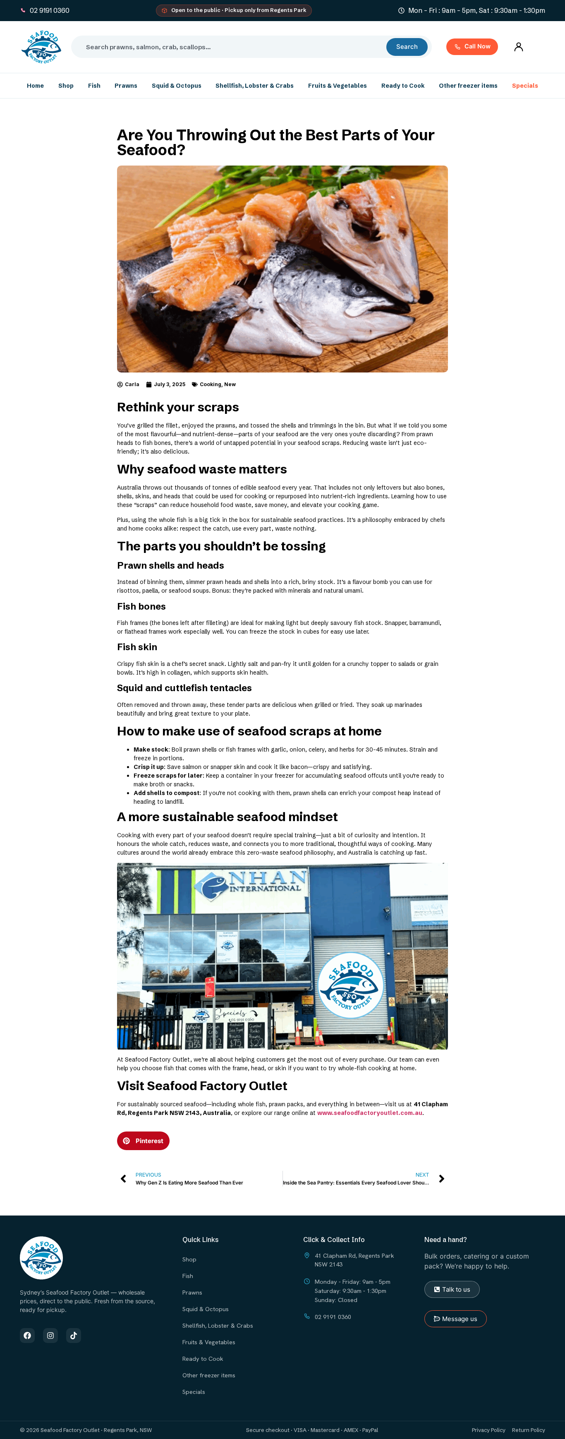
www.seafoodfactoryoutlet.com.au (369, 1113)
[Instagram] (50, 1335)
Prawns (126, 85)
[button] (143, 1141)
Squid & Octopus (176, 85)
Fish (94, 85)
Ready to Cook (403, 85)
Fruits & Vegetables (337, 85)
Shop (66, 85)
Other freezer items (468, 85)
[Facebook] (27, 1335)
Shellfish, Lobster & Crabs (254, 85)
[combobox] (232, 46)
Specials (525, 85)
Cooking (210, 384)
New (230, 384)
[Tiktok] (73, 1335)
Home (35, 85)
